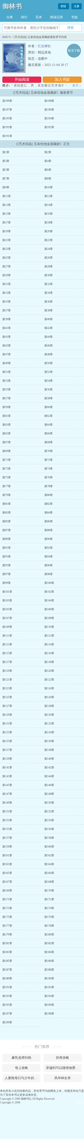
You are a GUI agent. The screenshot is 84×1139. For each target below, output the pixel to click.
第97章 (6, 574)
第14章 (48, 205)
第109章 (7, 626)
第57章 (6, 398)
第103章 (7, 600)
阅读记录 (56, 17)
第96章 (48, 565)
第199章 (7, 100)
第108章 (49, 618)
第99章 (6, 583)
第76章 (48, 477)
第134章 (49, 732)
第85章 (6, 521)
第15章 (6, 213)
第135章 (7, 741)
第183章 (7, 952)
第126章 (49, 697)
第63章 (6, 424)
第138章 (49, 750)
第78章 (48, 486)
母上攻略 (21, 1068)
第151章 (7, 811)
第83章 (6, 512)
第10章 (48, 187)
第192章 (49, 127)
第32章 (48, 284)
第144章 (49, 776)
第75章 (6, 477)
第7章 (5, 178)
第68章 (48, 442)
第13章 (6, 205)
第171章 (7, 899)
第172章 (49, 899)
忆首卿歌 (44, 46)
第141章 (7, 767)
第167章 (7, 881)
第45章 (6, 345)
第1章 (5, 152)
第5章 (5, 169)
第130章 (49, 714)
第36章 (48, 301)
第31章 (6, 284)
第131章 (7, 723)
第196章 (49, 109)
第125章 (7, 697)
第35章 (6, 301)
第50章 (48, 363)
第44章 (48, 336)
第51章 (6, 372)
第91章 (6, 547)
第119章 (7, 670)
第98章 (48, 574)
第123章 (7, 688)
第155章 (7, 829)
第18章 (48, 222)
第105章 (7, 609)
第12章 (48, 196)
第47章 (6, 354)
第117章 (7, 662)
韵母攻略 (62, 1057)
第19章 (6, 231)
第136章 (49, 741)
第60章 (48, 407)
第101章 (7, 591)
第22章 (48, 240)
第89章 (6, 539)
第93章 (6, 556)
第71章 (6, 459)
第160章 (49, 846)
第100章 (49, 583)
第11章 (6, 196)
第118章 (49, 662)
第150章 (49, 802)
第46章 (48, 345)
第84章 (48, 512)
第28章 (48, 266)
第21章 (6, 240)
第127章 (7, 706)
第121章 (7, 679)
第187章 (7, 969)
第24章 (48, 249)
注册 (76, 6)
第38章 (48, 310)
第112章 (49, 635)
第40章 (48, 319)
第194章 (49, 118)
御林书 (12, 6)
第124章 (49, 688)
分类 (9, 17)
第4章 (47, 161)
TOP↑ (80, 1102)
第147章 (7, 793)
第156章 (49, 829)
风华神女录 (62, 1078)
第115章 (7, 653)
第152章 (49, 811)
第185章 (7, 961)
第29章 (6, 275)
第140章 (49, 758)
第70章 (48, 451)
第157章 (7, 837)
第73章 (6, 468)
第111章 (7, 635)
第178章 (49, 925)
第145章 (7, 785)
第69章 (6, 451)
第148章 (49, 793)
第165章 (7, 873)
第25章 (6, 257)
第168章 (49, 881)
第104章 (49, 600)
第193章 (7, 127)
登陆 (63, 6)
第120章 (49, 670)
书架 (74, 17)
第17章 (6, 222)
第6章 (47, 169)
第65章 (6, 433)
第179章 (7, 934)
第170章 (49, 890)
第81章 (6, 503)
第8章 (47, 178)
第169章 (7, 890)
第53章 (6, 380)
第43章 (6, 336)
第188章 (49, 969)
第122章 (49, 679)
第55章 (6, 389)
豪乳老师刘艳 (21, 1057)
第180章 (49, 934)
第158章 (49, 837)
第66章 (48, 433)
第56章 (48, 389)
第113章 (7, 644)
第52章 (48, 372)
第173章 (7, 908)
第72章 (48, 459)
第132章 (49, 723)
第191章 (7, 136)
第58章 (48, 398)
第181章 (7, 943)
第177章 (7, 925)
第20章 (48, 231)
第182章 (49, 943)
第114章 (49, 644)
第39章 (6, 319)
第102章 (49, 591)
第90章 (48, 539)
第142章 (49, 767)
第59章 (6, 407)
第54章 (48, 380)
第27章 (6, 266)
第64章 (48, 424)
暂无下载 (74, 50)
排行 (24, 17)
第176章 (49, 917)
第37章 (6, 310)
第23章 (6, 249)
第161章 (7, 855)
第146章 (49, 785)
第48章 (48, 354)
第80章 (48, 495)
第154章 (49, 820)
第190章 (49, 978)
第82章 (48, 503)
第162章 (49, 855)
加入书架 (62, 79)
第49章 (6, 363)
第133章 (7, 732)
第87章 (6, 530)
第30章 (48, 275)
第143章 (7, 776)
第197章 (7, 109)
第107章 (7, 618)
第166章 (49, 873)
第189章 (7, 978)
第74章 (48, 468)
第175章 (7, 917)
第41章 (6, 328)
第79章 (6, 495)
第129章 (7, 714)
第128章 (49, 706)
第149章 (7, 802)
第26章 (48, 257)
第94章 (48, 556)
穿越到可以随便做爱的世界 (64, 1068)
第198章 (49, 100)
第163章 (7, 864)
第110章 (49, 626)
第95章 (6, 565)
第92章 (48, 547)
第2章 (47, 152)
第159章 (7, 846)
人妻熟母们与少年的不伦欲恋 (22, 1078)
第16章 (48, 213)
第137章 (7, 750)
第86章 (48, 521)
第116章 (49, 653)
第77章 (6, 486)
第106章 (49, 609)
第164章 (49, 864)
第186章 (49, 961)
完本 (38, 17)
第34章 (48, 292)
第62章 (48, 416)
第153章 (7, 820)
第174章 (49, 908)
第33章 (6, 292)
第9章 (5, 187)
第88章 (48, 530)
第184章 (49, 952)
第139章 (7, 758)
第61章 (6, 416)
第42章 (48, 328)
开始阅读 (21, 79)
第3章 (5, 161)
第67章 (6, 442)
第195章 (7, 118)
